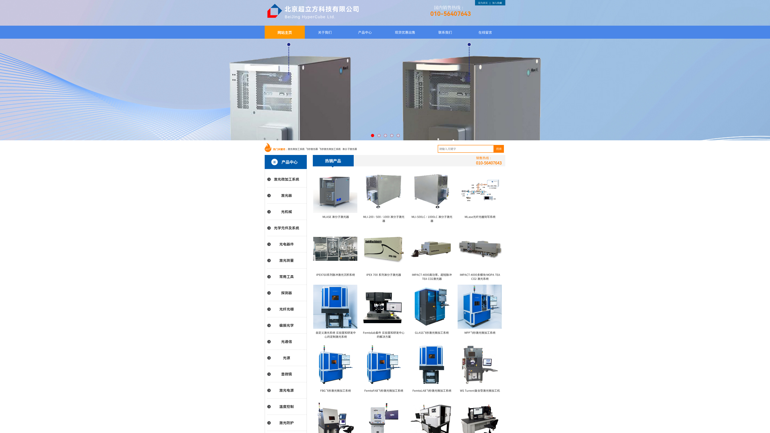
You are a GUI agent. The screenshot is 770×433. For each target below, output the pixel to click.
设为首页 (483, 2)
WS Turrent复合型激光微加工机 (480, 391)
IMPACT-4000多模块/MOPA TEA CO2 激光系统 (480, 277)
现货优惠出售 (405, 32)
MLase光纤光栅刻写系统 (480, 217)
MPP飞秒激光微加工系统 (479, 333)
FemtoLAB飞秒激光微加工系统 (431, 391)
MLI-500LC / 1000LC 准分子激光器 (431, 219)
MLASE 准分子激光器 (335, 217)
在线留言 (485, 32)
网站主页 (285, 32)
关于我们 (325, 32)
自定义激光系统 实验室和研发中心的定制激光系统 (336, 335)
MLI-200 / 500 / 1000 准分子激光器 (383, 219)
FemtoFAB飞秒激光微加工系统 (383, 391)
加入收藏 (497, 2)
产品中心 (365, 32)
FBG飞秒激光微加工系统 (335, 391)
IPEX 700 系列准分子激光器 (383, 275)
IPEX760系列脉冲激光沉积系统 (335, 275)
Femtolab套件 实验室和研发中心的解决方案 (383, 335)
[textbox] (466, 149)
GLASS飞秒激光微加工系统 (432, 333)
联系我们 (445, 32)
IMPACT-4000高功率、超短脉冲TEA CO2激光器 (432, 277)
